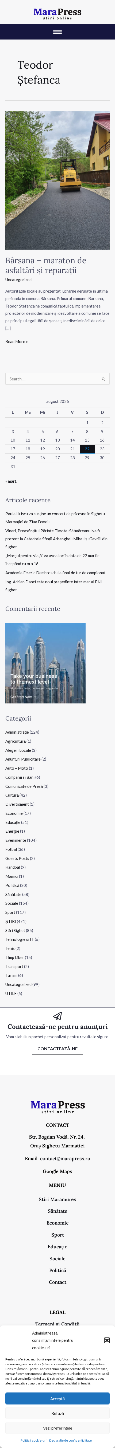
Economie (14, 813)
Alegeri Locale (18, 750)
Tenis (10, 948)
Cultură (12, 795)
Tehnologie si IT (19, 939)
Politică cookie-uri (34, 1440)
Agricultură (15, 741)
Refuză (57, 1413)
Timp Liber (14, 957)
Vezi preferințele (57, 1428)
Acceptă (57, 1398)
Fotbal (11, 849)
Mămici (11, 876)
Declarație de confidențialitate (70, 1440)
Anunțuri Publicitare (23, 759)
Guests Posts (17, 858)
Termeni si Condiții (57, 1324)
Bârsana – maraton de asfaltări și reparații (45, 265)
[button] (107, 1340)
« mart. (11, 481)
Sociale (11, 903)
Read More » (16, 341)
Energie (12, 831)
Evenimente (15, 840)
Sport (10, 912)
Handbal (12, 867)
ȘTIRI (10, 921)
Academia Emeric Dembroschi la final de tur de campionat (55, 572)
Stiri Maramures (57, 1199)
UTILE (11, 993)
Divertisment (17, 804)
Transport (14, 966)
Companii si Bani (19, 777)
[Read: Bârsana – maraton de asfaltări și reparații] (57, 179)
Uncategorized (18, 279)
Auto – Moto (16, 768)
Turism (11, 975)
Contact (57, 1282)
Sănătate (13, 894)
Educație (12, 822)
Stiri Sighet (15, 930)
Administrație (17, 732)
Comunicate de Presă (24, 786)
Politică (12, 885)
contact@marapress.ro (65, 1158)
